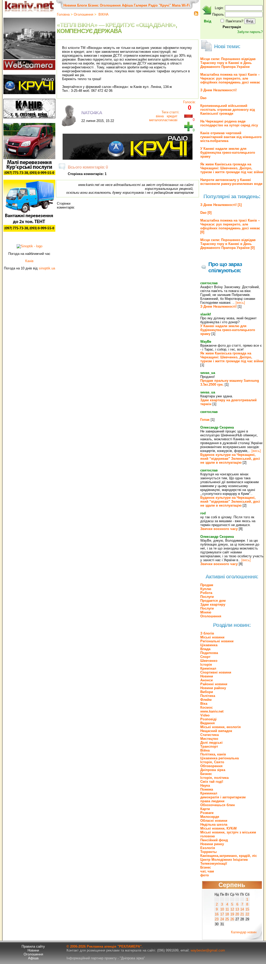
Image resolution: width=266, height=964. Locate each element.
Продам (206, 585)
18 (227, 914)
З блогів (207, 633)
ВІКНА (103, 14)
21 (242, 914)
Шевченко (208, 661)
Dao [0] (205, 213)
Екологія (207, 848)
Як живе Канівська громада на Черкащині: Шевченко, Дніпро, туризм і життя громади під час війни (231, 168)
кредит (171, 116)
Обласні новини (213, 821)
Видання (207, 723)
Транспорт (209, 746)
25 (227, 919)
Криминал (208, 793)
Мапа (176, 5)
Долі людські (211, 743)
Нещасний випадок (216, 731)
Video (205, 715)
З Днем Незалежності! (218, 90)
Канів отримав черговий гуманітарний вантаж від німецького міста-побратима (231, 137)
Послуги (207, 597)
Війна (205, 750)
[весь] (240, 303)
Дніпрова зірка (212, 770)
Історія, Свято (212, 762)
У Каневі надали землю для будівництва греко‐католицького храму (227, 152)
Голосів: (189, 102)
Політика (207, 696)
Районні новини (213, 684)
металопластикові (163, 120)
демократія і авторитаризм (223, 797)
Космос (206, 707)
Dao (203, 98)
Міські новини (212, 637)
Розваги (207, 813)
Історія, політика (214, 778)
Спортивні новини (215, 672)
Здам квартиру (212, 604)
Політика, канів (213, 754)
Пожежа (206, 789)
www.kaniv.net (211, 711)
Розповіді (208, 719)
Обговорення (211, 766)
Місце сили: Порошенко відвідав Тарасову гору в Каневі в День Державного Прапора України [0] (228, 244)
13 (237, 909)
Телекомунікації (213, 863)
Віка (203, 704)
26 (232, 919)
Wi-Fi (186, 5)
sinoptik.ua (47, 268)
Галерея (140, 5)
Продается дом (213, 601)
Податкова (209, 653)
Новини (69, 5)
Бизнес (206, 774)
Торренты (208, 852)
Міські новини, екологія (220, 727)
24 (222, 919)
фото (204, 875)
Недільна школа (213, 824)
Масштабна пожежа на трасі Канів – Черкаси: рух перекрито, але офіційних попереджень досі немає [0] (230, 226)
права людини (212, 801)
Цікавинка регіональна (219, 758)
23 (216, 919)
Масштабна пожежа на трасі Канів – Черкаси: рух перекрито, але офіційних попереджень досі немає (230, 78)
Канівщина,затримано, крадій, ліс (228, 856)
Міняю (205, 612)
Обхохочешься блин (217, 805)
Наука (205, 785)
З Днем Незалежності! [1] (221, 205)
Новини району (213, 688)
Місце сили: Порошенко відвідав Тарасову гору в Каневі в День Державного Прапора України (228, 63)
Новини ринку (212, 844)
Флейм (206, 700)
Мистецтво (209, 739)
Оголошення (110, 5)
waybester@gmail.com (208, 950)
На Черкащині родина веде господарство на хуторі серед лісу (229, 123)
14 (242, 909)
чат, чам (207, 871)
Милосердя (209, 817)
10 (222, 909)
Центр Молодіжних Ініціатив (224, 860)
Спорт (205, 657)
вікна (160, 116)
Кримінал (208, 668)
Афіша (127, 5)
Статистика (209, 735)
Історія (206, 665)
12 (232, 909)
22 (247, 914)
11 (227, 909)
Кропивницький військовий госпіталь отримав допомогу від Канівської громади (227, 109)
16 (216, 914)
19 (232, 914)
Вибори (206, 692)
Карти (205, 809)
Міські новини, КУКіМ (218, 828)
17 (222, 914)
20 (237, 914)
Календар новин (243, 932)
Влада (205, 649)
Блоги (82, 5)
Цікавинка (208, 645)
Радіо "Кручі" (159, 5)
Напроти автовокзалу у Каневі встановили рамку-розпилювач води (231, 182)
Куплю (205, 589)
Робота (206, 593)
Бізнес (93, 5)
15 (247, 909)
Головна (63, 14)
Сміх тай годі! (211, 782)
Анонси (206, 680)
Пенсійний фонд (214, 840)
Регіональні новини (217, 641)
